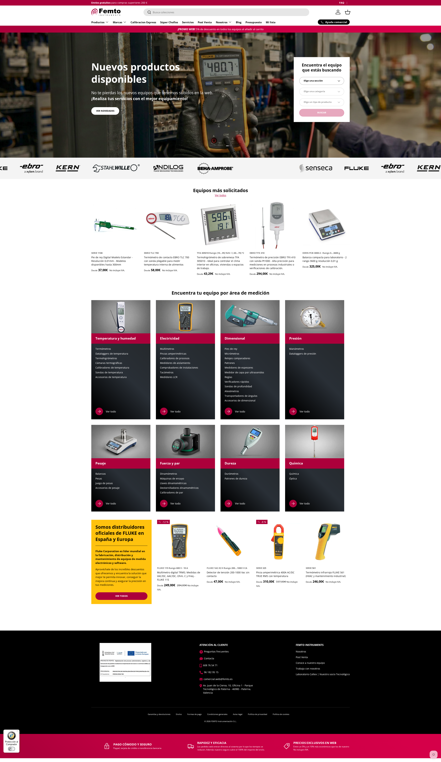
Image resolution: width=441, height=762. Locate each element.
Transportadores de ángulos (241, 395)
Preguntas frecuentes (216, 651)
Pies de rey (231, 348)
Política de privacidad (257, 714)
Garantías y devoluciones (159, 714)
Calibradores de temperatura (112, 367)
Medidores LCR (168, 377)
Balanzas (100, 473)
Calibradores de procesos (174, 358)
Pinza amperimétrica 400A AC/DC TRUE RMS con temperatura (275, 574)
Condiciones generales (217, 714)
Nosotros (221, 22)
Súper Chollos (169, 22)
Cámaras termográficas (108, 363)
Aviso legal (237, 714)
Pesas (98, 478)
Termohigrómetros (106, 358)
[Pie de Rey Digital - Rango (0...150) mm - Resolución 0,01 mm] (115, 225)
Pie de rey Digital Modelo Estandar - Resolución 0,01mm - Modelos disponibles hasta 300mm (112, 261)
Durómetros (231, 473)
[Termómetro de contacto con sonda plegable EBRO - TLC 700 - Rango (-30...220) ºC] (167, 225)
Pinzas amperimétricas (173, 353)
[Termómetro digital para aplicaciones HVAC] (328, 542)
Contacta (209, 658)
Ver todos (220, 195)
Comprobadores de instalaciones (179, 367)
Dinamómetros (168, 473)
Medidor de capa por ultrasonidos (244, 372)
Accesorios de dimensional (240, 400)
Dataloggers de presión (302, 353)
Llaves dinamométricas (173, 483)
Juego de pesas (104, 483)
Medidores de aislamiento (175, 363)
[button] (347, 12)
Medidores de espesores (239, 367)
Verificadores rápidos (237, 381)
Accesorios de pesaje (107, 487)
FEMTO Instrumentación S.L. (223, 721)
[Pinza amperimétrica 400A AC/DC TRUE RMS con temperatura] (278, 542)
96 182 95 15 (211, 672)
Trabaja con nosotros (308, 668)
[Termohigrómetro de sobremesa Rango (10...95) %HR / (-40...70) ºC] (220, 225)
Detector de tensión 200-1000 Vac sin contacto (228, 574)
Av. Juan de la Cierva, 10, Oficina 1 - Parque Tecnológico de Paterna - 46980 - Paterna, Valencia (228, 689)
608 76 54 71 (210, 665)
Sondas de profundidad (238, 386)
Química (294, 473)
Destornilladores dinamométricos (179, 487)
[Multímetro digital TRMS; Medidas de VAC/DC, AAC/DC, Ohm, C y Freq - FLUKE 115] (179, 542)
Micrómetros (232, 353)
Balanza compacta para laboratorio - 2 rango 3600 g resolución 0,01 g (324, 259)
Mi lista (270, 22)
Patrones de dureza (236, 478)
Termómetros (103, 348)
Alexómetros (232, 391)
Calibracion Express (143, 22)
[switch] (11, 749)
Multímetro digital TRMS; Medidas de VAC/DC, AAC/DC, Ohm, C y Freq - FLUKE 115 (178, 576)
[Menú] (17, 732)
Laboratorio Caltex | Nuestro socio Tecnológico (323, 674)
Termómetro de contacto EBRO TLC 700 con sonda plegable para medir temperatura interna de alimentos (166, 261)
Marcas (117, 22)
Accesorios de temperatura (111, 377)
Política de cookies (281, 714)
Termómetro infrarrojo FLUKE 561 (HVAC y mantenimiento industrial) (326, 574)
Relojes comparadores (237, 358)
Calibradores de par (171, 492)
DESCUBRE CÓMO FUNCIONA (112, 108)
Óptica (293, 478)
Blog (238, 22)
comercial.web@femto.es (218, 679)
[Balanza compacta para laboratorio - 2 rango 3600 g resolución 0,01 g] (326, 225)
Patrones (230, 363)
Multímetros (167, 348)
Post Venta (205, 22)
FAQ (341, 2)
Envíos (179, 714)
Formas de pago (194, 714)
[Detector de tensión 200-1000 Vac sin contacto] (229, 542)
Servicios (188, 22)
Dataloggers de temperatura (111, 353)
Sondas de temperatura (109, 372)
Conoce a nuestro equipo (310, 662)
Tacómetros (166, 372)
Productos (97, 22)
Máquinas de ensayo (172, 478)
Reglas (228, 377)
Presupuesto (253, 22)
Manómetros (296, 348)
